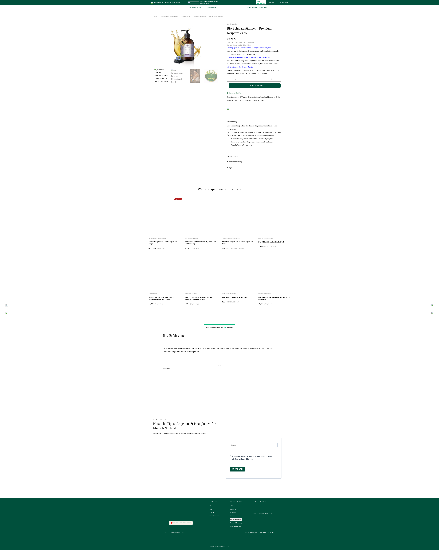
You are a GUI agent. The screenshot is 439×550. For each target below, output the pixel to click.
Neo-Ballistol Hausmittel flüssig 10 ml (271, 242)
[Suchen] (281, 8)
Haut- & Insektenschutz (265, 238)
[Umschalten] (278, 122)
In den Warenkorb (256, 85)
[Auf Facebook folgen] (256, 507)
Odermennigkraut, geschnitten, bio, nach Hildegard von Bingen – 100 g (199, 298)
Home (155, 16)
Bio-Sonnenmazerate (191, 238)
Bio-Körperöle (186, 16)
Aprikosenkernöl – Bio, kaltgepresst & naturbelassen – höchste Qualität (161, 298)
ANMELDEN (237, 469)
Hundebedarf (211, 8)
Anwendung (232, 121)
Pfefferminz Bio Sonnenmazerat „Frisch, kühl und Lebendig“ (200, 243)
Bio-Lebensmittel (195, 8)
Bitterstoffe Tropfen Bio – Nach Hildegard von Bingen (237, 243)
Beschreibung (232, 156)
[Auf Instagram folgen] (262, 507)
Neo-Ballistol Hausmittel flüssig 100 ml (235, 297)
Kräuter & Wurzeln (191, 293)
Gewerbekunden (283, 2)
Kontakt (271, 2)
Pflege (229, 167)
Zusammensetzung (234, 162)
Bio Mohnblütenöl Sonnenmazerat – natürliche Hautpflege (274, 298)
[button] (287, 8)
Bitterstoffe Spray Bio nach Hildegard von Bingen (163, 243)
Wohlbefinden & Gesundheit (257, 8)
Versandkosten (250, 42)
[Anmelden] (284, 8)
